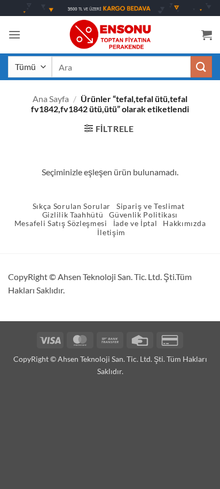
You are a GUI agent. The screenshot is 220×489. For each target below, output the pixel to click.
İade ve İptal (135, 223)
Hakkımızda (184, 223)
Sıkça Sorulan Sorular (72, 206)
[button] (14, 34)
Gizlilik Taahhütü (73, 215)
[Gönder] (201, 66)
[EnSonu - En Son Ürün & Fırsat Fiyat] (110, 34)
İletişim (111, 232)
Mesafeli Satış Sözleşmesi (60, 223)
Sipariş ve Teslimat (150, 206)
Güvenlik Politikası (143, 215)
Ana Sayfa (51, 99)
